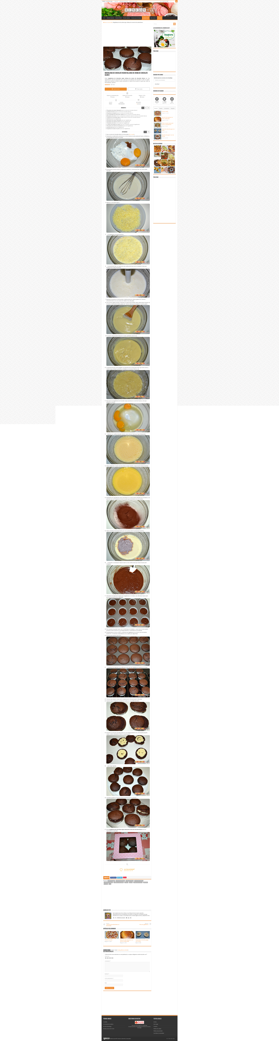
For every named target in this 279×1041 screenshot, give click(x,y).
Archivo (155, 1021)
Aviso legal (156, 1024)
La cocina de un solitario (108, 1024)
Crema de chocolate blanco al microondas (112, 924)
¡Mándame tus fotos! (124, 1)
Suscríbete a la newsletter (159, 1033)
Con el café (110, 22)
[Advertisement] (127, 35)
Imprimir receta (116, 89)
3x (148, 107)
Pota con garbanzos (143, 924)
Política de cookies (157, 1028)
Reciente (156, 108)
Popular (160, 108)
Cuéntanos (126, 870)
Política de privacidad (158, 1030)
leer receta (131, 134)
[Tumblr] (166, 1)
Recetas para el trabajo (136, 18)
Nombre (107, 973)
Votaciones (107, 956)
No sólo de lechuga (107, 1026)
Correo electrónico (109, 978)
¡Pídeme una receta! (133, 1)
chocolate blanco (139, 880)
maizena (145, 882)
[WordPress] (167, 1)
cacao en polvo (129, 880)
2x (145, 107)
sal (110, 884)
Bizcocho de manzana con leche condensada (126, 940)
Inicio (104, 17)
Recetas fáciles (119, 18)
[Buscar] (176, 1)
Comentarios (166, 108)
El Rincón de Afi (113, 1038)
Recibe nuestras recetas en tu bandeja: (163, 77)
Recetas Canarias (110, 18)
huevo (126, 882)
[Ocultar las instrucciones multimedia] (148, 132)
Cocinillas (105, 1021)
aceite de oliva (111, 880)
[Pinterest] (165, 1)
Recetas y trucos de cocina (108, 1028)
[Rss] (160, 1)
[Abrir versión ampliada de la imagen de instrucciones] (128, 153)
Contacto (155, 1026)
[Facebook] (162, 1)
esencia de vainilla (108, 882)
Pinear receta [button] (139, 89)
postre (106, 884)
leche (131, 882)
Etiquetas (172, 108)
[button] (105, 84)
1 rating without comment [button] (122, 950)
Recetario (160, 18)
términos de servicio (147, 1026)
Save (125, 877)
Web (106, 982)
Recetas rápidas (126, 18)
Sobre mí (116, 1)
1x (142, 107)
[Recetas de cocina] (139, 1022)
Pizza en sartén (108, 940)
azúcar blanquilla (120, 880)
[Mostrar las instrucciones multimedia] (145, 132)
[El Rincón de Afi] (139, 9)
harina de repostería (118, 882)
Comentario (107, 961)
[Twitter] (163, 1)
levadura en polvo (138, 882)
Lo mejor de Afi (146, 18)
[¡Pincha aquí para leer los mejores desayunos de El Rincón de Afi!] (164, 38)
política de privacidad (137, 1026)
